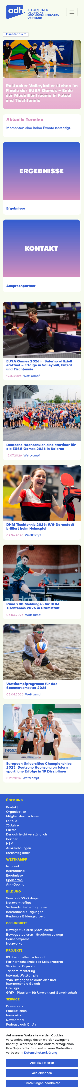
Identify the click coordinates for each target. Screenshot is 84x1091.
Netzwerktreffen (18, 903)
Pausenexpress (17, 939)
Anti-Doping (15, 884)
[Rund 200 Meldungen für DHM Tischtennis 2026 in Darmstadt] (42, 572)
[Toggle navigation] (72, 12)
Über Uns (14, 800)
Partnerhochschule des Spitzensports (34, 962)
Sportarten (14, 880)
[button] (16, 34)
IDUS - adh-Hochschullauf (25, 957)
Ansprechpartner (20, 286)
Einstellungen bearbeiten (42, 1083)
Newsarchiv (15, 1020)
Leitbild (11, 821)
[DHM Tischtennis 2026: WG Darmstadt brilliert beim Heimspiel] (42, 493)
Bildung (13, 891)
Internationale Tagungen (24, 912)
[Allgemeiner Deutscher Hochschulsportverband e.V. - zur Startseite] (32, 11)
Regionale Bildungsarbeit (25, 916)
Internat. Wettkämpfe (22, 975)
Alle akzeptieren (42, 1063)
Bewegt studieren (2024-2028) (29, 930)
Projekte (14, 950)
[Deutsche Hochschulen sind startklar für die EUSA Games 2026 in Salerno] (42, 413)
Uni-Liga (12, 988)
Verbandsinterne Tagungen (26, 907)
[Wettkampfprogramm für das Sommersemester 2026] (42, 652)
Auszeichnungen (18, 848)
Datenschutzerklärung (40, 1053)
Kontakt (12, 807)
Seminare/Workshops (22, 898)
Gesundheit (16, 923)
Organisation (16, 812)
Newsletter (14, 1015)
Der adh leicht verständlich (26, 834)
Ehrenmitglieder (18, 853)
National (12, 866)
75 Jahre (12, 825)
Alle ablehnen (42, 1073)
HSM (9, 843)
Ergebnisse (15, 208)
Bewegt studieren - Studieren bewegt (34, 934)
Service (13, 999)
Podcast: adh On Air (21, 1024)
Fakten (11, 830)
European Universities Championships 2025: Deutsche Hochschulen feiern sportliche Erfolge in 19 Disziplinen (39, 767)
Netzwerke (14, 943)
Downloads (14, 1006)
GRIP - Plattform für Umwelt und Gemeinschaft (41, 992)
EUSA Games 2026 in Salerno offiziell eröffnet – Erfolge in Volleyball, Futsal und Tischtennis (39, 365)
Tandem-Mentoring (20, 971)
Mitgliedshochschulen (22, 816)
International (15, 871)
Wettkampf (31, 376)
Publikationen (16, 1011)
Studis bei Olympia (20, 966)
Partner (12, 839)
